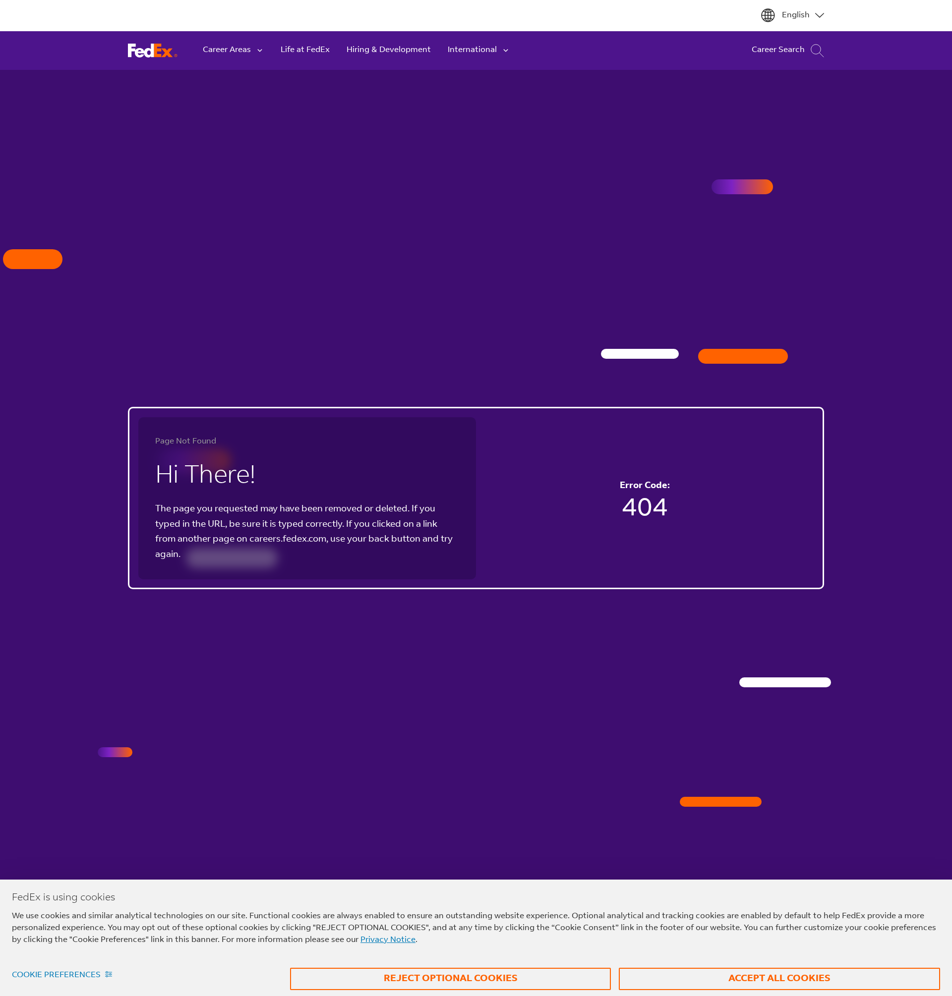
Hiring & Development (389, 50)
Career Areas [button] (227, 50)
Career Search (778, 50)
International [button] (472, 50)
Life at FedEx (305, 50)
